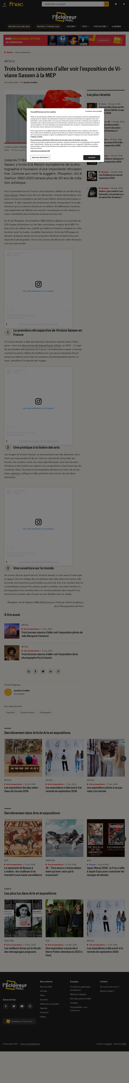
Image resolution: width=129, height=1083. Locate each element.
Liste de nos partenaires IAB (40, 151)
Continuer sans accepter (93, 111)
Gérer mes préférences (40, 157)
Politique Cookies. (36, 137)
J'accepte (91, 157)
